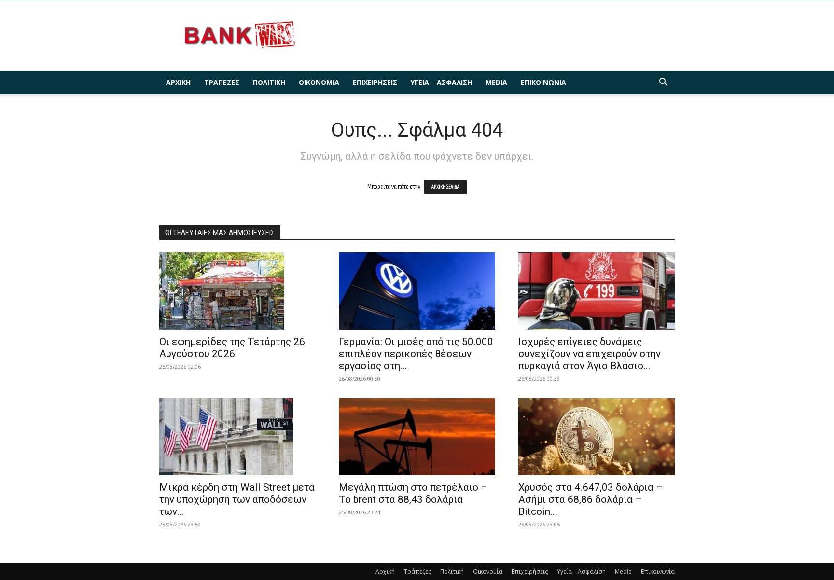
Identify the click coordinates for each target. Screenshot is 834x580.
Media (496, 82)
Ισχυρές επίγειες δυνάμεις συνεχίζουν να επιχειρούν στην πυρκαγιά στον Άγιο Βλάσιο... (589, 354)
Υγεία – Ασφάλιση (441, 82)
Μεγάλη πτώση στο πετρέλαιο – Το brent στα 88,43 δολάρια (413, 493)
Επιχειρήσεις (375, 82)
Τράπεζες (221, 82)
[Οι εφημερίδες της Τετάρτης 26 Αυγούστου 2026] (237, 291)
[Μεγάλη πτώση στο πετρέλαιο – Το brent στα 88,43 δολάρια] (417, 436)
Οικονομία (319, 82)
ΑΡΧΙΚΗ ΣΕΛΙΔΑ (445, 187)
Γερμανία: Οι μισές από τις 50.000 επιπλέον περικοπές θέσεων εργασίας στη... (416, 354)
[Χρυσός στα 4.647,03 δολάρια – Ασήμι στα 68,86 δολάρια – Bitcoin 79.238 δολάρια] (596, 436)
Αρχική (178, 82)
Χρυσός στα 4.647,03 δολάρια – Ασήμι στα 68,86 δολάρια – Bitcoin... (590, 499)
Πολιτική (269, 82)
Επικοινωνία (543, 82)
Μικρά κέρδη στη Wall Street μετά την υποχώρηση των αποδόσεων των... (237, 499)
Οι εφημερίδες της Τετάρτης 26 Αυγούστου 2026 (232, 347)
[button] (663, 83)
